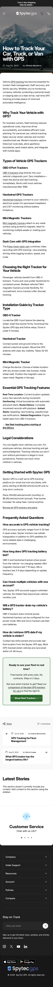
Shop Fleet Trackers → (26, 698)
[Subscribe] (45, 926)
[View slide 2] (24, 837)
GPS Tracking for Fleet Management (23, 740)
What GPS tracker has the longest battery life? (19, 758)
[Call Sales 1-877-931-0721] (49, 14)
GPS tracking (17, 81)
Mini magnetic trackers (14, 223)
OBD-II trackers (10, 172)
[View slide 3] (28, 837)
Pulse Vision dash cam (18, 246)
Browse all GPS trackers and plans (20, 507)
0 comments (45, 724)
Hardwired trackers (12, 199)
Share (9, 724)
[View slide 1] (21, 837)
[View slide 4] (31, 837)
